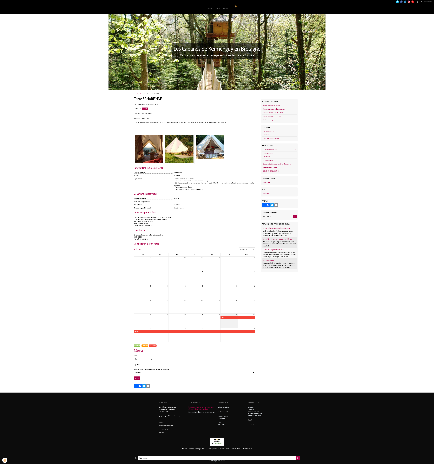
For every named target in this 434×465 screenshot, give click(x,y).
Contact (217, 9)
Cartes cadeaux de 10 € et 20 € (272, 116)
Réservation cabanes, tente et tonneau (202, 412)
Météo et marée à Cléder (270, 167)
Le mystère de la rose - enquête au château (277, 239)
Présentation (266, 135)
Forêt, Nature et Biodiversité (271, 138)
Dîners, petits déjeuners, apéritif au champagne (277, 164)
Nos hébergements (268, 131)
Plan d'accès (266, 157)
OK (295, 216)
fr (421, 1)
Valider (137, 378)
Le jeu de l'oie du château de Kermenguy (276, 228)
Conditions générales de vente (217, 460)
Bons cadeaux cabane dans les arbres (273, 109)
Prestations (251, 407)
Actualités (266, 194)
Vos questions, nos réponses (255, 413)
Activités (225, 9)
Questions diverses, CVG (270, 149)
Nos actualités (251, 425)
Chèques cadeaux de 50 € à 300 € (273, 113)
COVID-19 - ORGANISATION (271, 171)
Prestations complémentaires (271, 120)
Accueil (209, 9)
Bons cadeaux (267, 182)
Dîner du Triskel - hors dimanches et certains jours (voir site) (151, 369)
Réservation (143, 94)
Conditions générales (253, 411)
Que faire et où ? (268, 160)
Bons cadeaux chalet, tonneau (272, 105)
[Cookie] (4, 460)
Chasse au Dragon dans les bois (273, 250)
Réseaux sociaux (267, 153)
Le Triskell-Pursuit (269, 260)
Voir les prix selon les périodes (143, 113)
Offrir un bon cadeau (223, 407)
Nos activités (251, 409)
